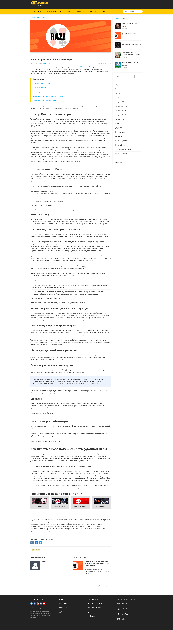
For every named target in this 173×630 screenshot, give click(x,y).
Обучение (118, 136)
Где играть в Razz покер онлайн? (44, 101)
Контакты (64, 608)
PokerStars (60, 506)
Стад (93, 71)
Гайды (117, 123)
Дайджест (118, 128)
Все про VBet (119, 119)
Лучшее (117, 18)
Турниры (118, 158)
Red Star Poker (80, 506)
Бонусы (117, 93)
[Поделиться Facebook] (36, 542)
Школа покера (95, 608)
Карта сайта (65, 612)
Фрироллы (80, 12)
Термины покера (121, 154)
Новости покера (120, 132)
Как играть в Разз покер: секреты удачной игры (49, 96)
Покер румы (119, 89)
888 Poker (125, 604)
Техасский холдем (96, 612)
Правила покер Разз (39, 87)
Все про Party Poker (122, 106)
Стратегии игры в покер (123, 149)
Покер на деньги (54, 12)
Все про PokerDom (121, 110)
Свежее (123, 18)
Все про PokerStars (121, 115)
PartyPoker (101, 506)
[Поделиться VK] (32, 542)
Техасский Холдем (80, 67)
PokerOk (40, 506)
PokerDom (125, 619)
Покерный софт (120, 145)
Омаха (91, 67)
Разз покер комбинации (41, 92)
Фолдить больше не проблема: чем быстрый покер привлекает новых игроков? (97, 563)
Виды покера (36, 549)
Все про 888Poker (121, 102)
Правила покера (95, 603)
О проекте (64, 603)
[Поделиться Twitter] (40, 542)
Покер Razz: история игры (41, 83)
